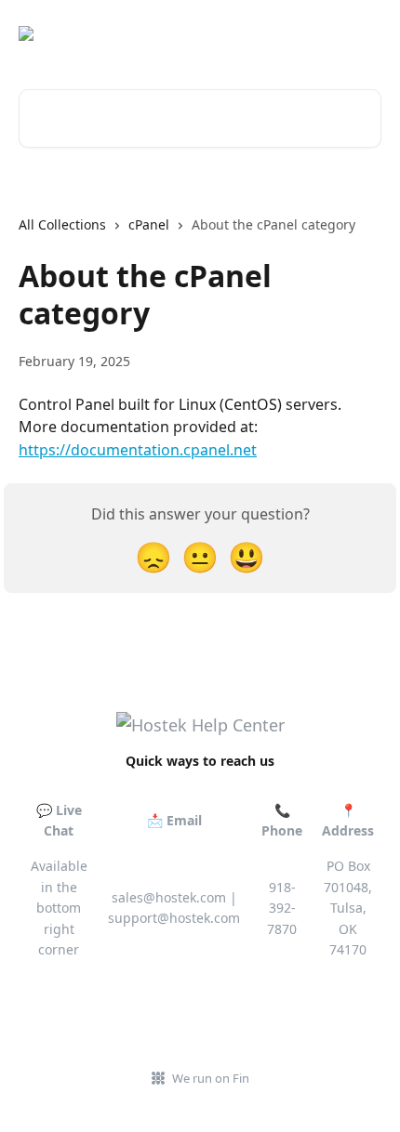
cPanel (148, 224)
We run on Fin (210, 1078)
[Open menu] (364, 33)
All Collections (62, 224)
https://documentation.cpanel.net (138, 450)
